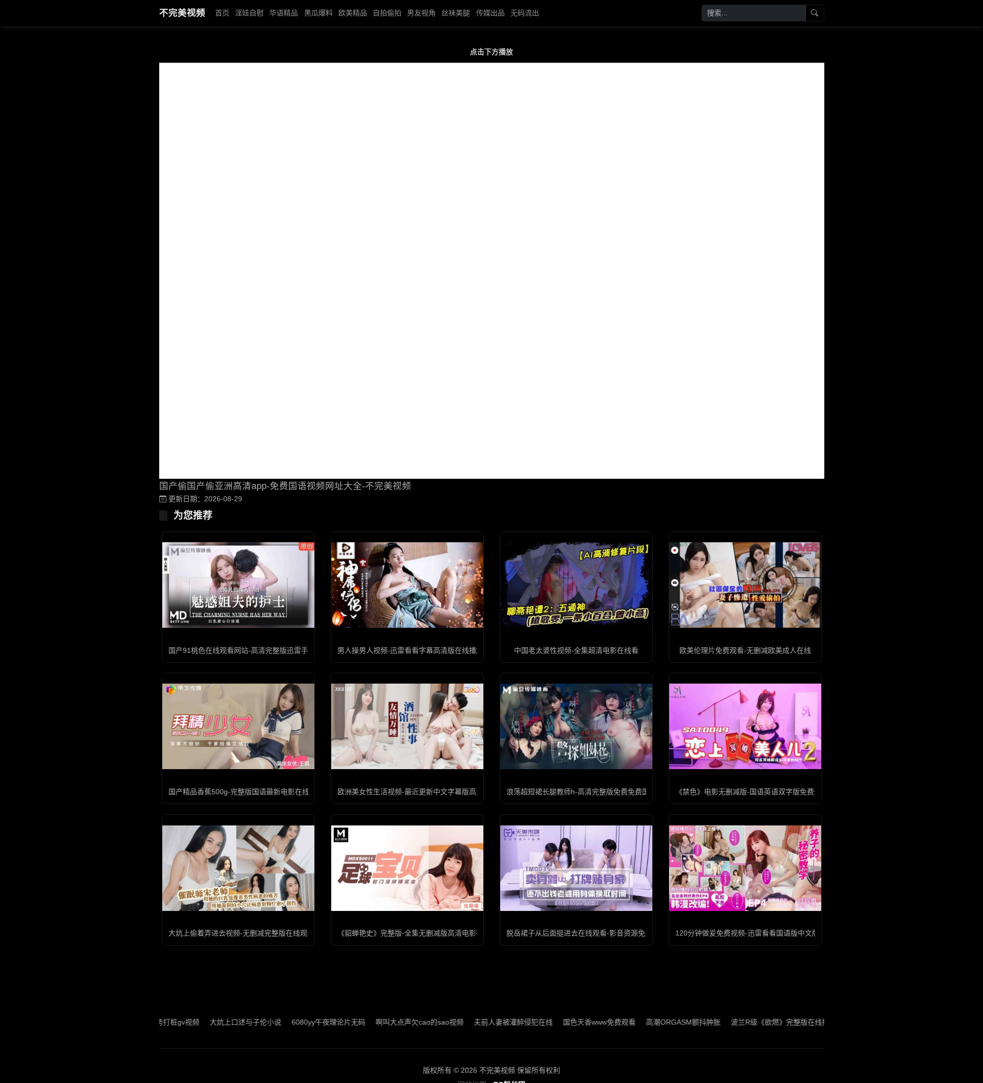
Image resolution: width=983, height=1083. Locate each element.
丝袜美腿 (455, 13)
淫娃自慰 (249, 13)
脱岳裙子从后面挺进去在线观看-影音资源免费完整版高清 (597, 933)
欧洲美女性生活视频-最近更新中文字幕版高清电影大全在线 (431, 792)
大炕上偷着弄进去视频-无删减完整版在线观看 (241, 933)
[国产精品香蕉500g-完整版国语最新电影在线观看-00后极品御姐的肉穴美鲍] (238, 726)
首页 (222, 13)
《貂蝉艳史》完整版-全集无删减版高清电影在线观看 (421, 933)
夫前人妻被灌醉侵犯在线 (478, 1022)
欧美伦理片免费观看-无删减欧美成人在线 (745, 650)
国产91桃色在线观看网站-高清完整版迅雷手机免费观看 (256, 650)
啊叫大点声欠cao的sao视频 (384, 1022)
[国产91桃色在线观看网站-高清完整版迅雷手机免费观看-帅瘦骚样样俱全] (238, 585)
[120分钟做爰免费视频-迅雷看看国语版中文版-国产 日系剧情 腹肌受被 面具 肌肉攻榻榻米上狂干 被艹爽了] (745, 868)
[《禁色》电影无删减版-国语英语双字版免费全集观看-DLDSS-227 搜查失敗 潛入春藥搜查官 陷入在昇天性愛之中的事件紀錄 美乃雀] (745, 726)
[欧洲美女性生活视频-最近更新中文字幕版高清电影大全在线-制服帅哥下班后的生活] (407, 726)
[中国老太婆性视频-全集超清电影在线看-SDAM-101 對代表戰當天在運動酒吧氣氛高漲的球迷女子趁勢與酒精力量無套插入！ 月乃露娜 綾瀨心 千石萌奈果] (576, 585)
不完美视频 (182, 13)
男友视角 (421, 13)
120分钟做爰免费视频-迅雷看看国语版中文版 (747, 933)
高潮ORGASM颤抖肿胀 (648, 1022)
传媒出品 (490, 13)
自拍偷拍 (387, 13)
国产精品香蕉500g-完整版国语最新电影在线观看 (246, 792)
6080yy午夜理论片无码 (293, 1022)
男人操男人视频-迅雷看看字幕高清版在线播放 (410, 650)
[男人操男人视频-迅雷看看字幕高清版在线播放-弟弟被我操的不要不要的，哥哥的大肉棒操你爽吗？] (407, 585)
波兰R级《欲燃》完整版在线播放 (748, 1022)
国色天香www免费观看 (564, 1022)
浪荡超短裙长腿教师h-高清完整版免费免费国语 (581, 792)
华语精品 (283, 13)
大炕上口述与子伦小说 (210, 1022)
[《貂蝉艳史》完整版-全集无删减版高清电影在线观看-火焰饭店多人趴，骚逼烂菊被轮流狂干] (407, 868)
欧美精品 (352, 13)
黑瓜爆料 (318, 13)
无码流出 (524, 13)
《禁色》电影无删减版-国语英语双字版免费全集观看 (759, 792)
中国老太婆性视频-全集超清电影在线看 (576, 650)
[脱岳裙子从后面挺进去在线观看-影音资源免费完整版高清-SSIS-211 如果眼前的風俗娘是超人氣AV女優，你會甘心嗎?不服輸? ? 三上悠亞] (576, 868)
